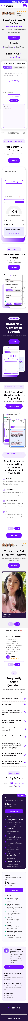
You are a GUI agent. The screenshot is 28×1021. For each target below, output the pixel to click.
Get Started (14, 37)
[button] (14, 699)
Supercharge (18, 67)
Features (10, 1013)
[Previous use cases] (11, 528)
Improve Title (9, 303)
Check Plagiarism (14, 406)
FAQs (18, 1013)
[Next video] (17, 624)
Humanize (14, 100)
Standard (6, 67)
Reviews (15, 1013)
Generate (17, 303)
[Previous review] (11, 664)
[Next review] (17, 664)
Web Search (8, 417)
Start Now (14, 267)
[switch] (11, 783)
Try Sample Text (13, 80)
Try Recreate (14, 233)
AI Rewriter (4, 1013)
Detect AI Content (14, 96)
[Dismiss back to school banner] (26, 1)
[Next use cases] (17, 528)
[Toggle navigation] (25, 5)
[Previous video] (11, 624)
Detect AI (14, 160)
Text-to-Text (8, 421)
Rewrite (14, 342)
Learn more (12, 967)
